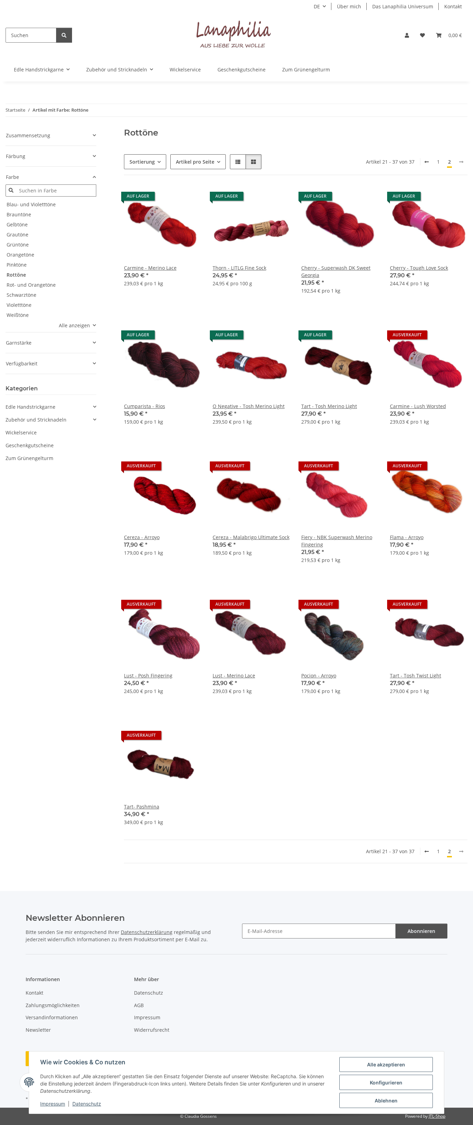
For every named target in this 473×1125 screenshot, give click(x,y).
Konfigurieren (386, 1082)
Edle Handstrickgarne (30, 407)
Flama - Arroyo (406, 537)
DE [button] (317, 6)
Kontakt (453, 6)
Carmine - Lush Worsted (418, 406)
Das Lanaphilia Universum (402, 6)
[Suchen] (64, 35)
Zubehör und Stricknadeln (36, 419)
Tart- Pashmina (141, 806)
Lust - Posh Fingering (148, 675)
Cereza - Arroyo (142, 537)
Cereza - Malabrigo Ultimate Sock (251, 537)
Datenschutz (86, 1104)
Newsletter (38, 1030)
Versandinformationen (52, 1017)
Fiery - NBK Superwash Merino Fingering (336, 541)
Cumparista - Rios (144, 406)
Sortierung (142, 161)
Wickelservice (21, 432)
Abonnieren (421, 931)
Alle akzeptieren (386, 1064)
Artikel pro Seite (195, 161)
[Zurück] (426, 162)
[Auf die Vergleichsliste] (171, 198)
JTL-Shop (437, 1116)
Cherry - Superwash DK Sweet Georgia (336, 271)
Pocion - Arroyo (318, 675)
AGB (139, 1005)
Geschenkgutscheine (30, 445)
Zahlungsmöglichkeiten (53, 1005)
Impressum (52, 1104)
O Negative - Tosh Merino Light (249, 406)
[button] (406, 35)
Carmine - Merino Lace (150, 268)
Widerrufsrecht (151, 1030)
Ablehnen (386, 1101)
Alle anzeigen (74, 325)
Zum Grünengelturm (29, 458)
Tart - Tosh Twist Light (415, 675)
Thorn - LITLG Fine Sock (239, 268)
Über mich (349, 6)
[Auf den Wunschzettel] (189, 198)
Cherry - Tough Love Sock (419, 268)
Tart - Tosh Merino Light (329, 406)
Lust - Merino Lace (234, 675)
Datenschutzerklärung (146, 932)
